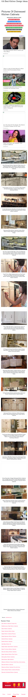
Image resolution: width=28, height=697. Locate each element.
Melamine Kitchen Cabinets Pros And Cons (11, 667)
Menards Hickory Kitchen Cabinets (9, 651)
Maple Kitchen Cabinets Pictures (9, 633)
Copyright (23, 694)
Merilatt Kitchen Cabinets (7, 639)
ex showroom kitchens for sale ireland (14, 27)
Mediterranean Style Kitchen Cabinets (10, 626)
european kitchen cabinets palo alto (14, 29)
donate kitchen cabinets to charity (14, 17)
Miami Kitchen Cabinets (7, 628)
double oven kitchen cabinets (14, 21)
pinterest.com (9, 617)
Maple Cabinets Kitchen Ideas (8, 631)
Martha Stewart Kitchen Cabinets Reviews (11, 669)
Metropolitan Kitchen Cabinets (8, 657)
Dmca (4, 694)
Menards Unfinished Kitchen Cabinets (10, 672)
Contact (9, 694)
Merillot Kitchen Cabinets (7, 641)
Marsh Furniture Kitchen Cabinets (9, 649)
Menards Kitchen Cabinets (7, 664)
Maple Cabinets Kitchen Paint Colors (9, 654)
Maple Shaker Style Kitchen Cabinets (10, 646)
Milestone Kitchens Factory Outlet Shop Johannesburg (13, 662)
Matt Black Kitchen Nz (6, 644)
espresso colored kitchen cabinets (14, 23)
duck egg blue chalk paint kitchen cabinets (14, 25)
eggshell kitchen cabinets (14, 19)
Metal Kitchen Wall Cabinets (8, 659)
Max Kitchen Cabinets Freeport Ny (9, 623)
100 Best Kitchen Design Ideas (14, 1)
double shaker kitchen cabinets (14, 31)
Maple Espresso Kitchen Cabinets (9, 636)
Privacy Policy (16, 694)
